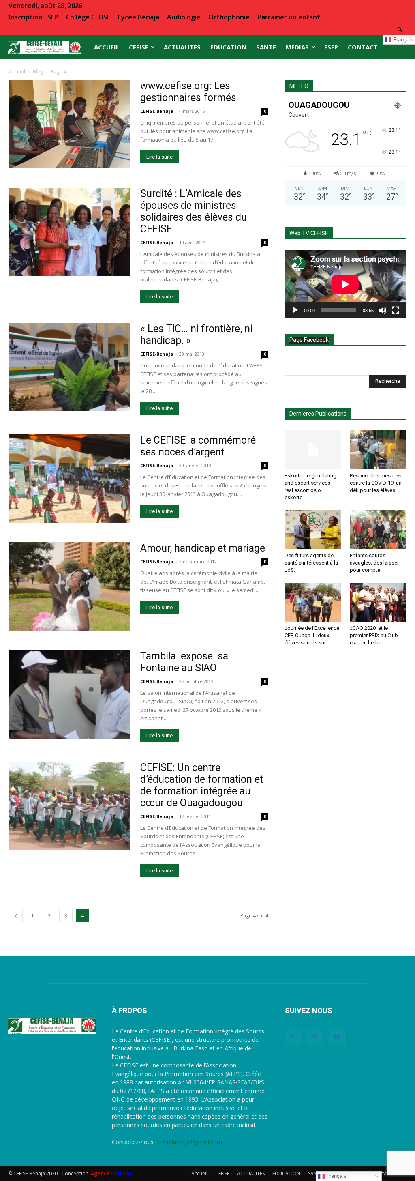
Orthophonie (229, 17)
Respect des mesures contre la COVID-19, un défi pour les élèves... (376, 482)
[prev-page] (16, 915)
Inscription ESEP (33, 17)
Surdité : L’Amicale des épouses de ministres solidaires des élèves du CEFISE (193, 211)
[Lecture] (295, 310)
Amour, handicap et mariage (202, 548)
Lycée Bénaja (138, 17)
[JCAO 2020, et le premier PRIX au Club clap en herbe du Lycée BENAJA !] (378, 602)
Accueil (106, 47)
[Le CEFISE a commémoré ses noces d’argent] (69, 478)
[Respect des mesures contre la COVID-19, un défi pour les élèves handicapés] (378, 449)
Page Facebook (309, 340)
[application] (345, 284)
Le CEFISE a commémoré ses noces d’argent (198, 446)
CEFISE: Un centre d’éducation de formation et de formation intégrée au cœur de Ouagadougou (201, 785)
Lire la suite (159, 157)
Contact (363, 47)
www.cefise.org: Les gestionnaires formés (188, 91)
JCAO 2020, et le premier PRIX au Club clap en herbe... (374, 635)
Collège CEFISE (88, 17)
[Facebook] (293, 1037)
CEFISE (138, 47)
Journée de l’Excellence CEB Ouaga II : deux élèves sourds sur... (312, 635)
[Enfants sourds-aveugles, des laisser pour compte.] (378, 529)
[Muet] (383, 310)
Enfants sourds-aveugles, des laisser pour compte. (374, 562)
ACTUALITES (182, 47)
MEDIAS (297, 47)
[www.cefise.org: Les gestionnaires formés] (69, 124)
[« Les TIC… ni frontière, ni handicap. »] (69, 367)
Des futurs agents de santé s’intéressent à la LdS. (311, 562)
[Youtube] (337, 1037)
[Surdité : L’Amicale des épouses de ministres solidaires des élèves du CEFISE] (69, 232)
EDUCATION (228, 47)
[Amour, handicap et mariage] (69, 586)
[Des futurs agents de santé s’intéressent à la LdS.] (313, 529)
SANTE (266, 47)
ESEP (331, 47)
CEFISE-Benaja (156, 111)
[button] (400, 29)
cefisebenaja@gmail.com (189, 1142)
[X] (315, 1037)
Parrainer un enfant (288, 17)
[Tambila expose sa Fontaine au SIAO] (69, 694)
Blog (38, 71)
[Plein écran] (395, 310)
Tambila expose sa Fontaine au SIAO (184, 662)
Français (336, 1176)
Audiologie (184, 17)
